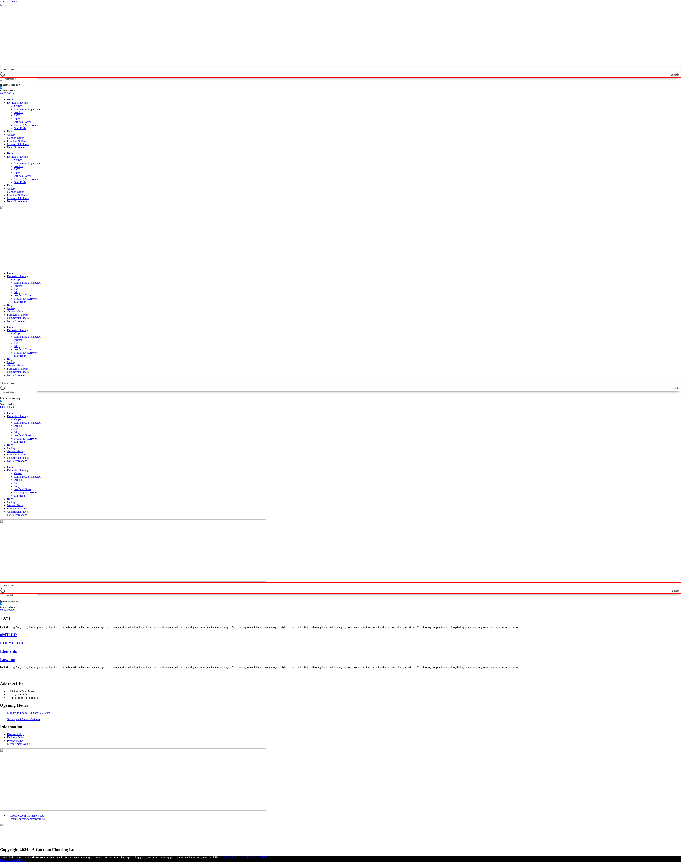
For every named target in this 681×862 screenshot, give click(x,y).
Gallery (11, 134)
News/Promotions (17, 147)
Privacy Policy (16, 860)
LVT (17, 115)
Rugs (10, 131)
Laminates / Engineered (27, 109)
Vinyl (17, 118)
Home (10, 99)
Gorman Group (15, 137)
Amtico (18, 112)
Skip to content (8, 1)
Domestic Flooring (17, 102)
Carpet (18, 105)
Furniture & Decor (17, 141)
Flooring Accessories (26, 125)
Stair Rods (20, 128)
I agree (4, 860)
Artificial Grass (22, 121)
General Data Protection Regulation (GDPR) (244, 857)
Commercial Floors (18, 144)
